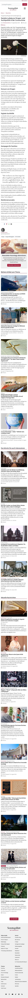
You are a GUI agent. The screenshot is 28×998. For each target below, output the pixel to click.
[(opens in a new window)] (6, 995)
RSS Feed (17, 983)
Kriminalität (17, 236)
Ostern (2, 975)
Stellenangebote (18, 946)
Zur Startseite (14, 919)
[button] (3, 25)
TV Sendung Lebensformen (6, 950)
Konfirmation (3, 983)
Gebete (16, 977)
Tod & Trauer (3, 988)
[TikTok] (15, 995)
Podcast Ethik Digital (5, 944)
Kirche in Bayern (4, 939)
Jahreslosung (17, 979)
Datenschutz (17, 955)
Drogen (2, 236)
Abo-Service (17, 939)
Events (16, 975)
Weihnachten (3, 979)
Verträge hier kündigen (19, 944)
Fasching (3, 968)
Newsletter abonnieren (14, 265)
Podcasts (3, 946)
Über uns (17, 959)
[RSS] (22, 995)
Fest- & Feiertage (4, 972)
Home (2, 13)
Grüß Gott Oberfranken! (6, 937)
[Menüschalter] (24, 8)
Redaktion (17, 950)
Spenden (17, 986)
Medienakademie (18, 970)
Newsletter (17, 953)
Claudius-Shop (18, 937)
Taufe (2, 981)
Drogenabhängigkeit (10, 236)
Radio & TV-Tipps (4, 948)
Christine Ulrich (6, 23)
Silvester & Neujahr (5, 977)
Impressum (17, 957)
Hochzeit (3, 986)
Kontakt (16, 948)
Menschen (8, 13)
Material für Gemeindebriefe (21, 981)
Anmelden (25, 0)
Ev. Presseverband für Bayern (21, 962)
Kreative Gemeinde (19, 972)
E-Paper (16, 942)
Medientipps (3, 942)
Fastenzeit (3, 970)
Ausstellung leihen (19, 968)
